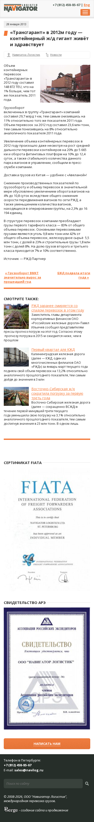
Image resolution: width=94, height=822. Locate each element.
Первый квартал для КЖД (53, 349)
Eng (87, 5)
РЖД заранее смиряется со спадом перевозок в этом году (57, 308)
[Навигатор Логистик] (21, 11)
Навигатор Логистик (26, 54)
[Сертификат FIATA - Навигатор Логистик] (47, 590)
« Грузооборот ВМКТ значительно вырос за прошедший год (22, 277)
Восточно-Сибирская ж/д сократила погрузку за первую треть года (57, 393)
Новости (56, 54)
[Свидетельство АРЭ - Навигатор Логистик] (47, 728)
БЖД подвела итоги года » (73, 275)
